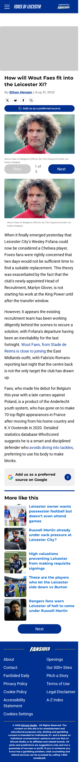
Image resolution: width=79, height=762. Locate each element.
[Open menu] (7, 6)
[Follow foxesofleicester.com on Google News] (68, 477)
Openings (55, 659)
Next (61, 169)
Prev (18, 169)
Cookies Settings (18, 714)
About (9, 659)
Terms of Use (58, 683)
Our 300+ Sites (59, 667)
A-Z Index (55, 700)
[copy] (31, 100)
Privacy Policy (15, 683)
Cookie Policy (15, 691)
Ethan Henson (20, 92)
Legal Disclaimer (61, 691)
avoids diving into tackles (51, 447)
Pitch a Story (57, 675)
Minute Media (29, 725)
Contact (10, 667)
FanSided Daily (16, 675)
